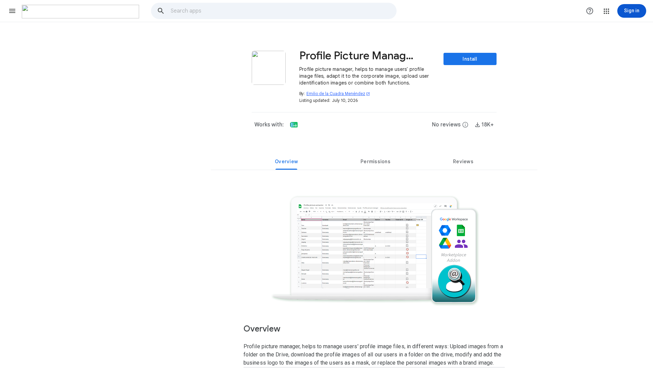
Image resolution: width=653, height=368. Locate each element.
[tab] (286, 161)
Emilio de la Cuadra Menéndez (338, 93)
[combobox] (283, 11)
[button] (12, 11)
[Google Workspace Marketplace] (80, 11)
